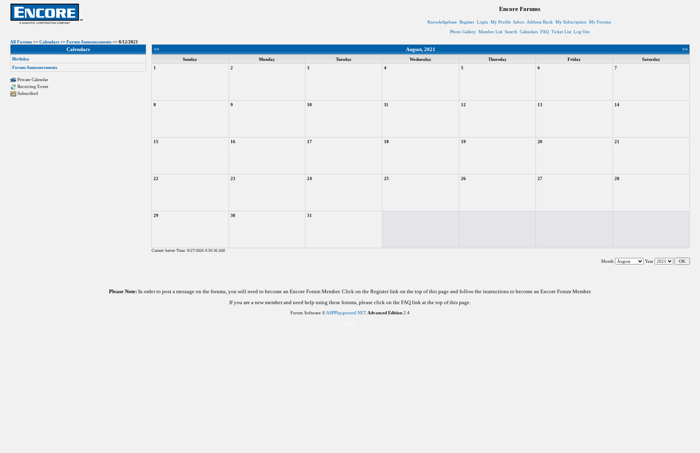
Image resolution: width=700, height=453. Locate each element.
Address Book (540, 21)
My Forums (600, 21)
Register (466, 21)
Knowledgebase (442, 21)
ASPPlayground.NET (346, 312)
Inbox (519, 21)
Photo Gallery (463, 31)
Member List (490, 31)
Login (482, 21)
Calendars (529, 31)
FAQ (544, 31)
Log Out (581, 31)
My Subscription (571, 21)
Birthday (21, 58)
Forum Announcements (88, 41)
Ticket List (561, 31)
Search (511, 31)
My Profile (501, 21)
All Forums (21, 41)
